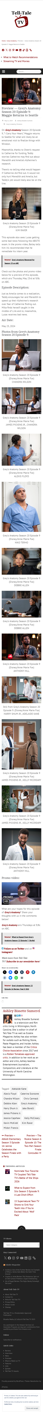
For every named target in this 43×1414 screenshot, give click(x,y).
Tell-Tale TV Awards (12, 1371)
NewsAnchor (34, 1381)
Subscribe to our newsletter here (22, 961)
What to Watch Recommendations (20, 57)
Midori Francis (11, 1127)
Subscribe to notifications (12, 1340)
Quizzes (8, 1369)
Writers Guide (10, 1305)
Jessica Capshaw (12, 1118)
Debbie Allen (10, 1103)
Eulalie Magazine (13, 1265)
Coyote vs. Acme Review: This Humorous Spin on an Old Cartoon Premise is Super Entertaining (22, 1277)
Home (4, 41)
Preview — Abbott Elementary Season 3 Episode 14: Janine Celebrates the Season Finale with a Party (11, 1146)
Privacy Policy (10, 1302)
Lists (6, 1366)
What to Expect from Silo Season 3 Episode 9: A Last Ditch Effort (26, 1191)
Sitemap (8, 1307)
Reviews (8, 1351)
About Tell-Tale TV (11, 1294)
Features (8, 1363)
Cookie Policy (8, 1404)
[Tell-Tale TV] (21, 18)
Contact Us (9, 1297)
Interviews (8, 1353)
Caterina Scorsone (30, 1093)
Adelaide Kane (19, 1088)
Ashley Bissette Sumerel (24, 121)
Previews (19, 124)
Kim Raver (27, 1123)
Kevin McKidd (11, 1123)
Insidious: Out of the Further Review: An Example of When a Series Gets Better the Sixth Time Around (22, 1272)
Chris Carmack (31, 1098)
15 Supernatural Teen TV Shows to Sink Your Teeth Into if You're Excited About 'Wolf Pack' (26, 1208)
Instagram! (7, 952)
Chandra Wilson (11, 1098)
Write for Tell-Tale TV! (12, 1299)
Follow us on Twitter (14, 948)
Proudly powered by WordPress (13, 1381)
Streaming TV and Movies (16, 61)
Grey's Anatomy (12, 41)
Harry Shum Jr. (11, 1108)
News (7, 1356)
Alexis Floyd (10, 1093)
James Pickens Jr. (12, 1113)
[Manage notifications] (37, 1399)
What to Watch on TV (12, 1361)
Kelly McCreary (32, 1118)
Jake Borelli (28, 1108)
